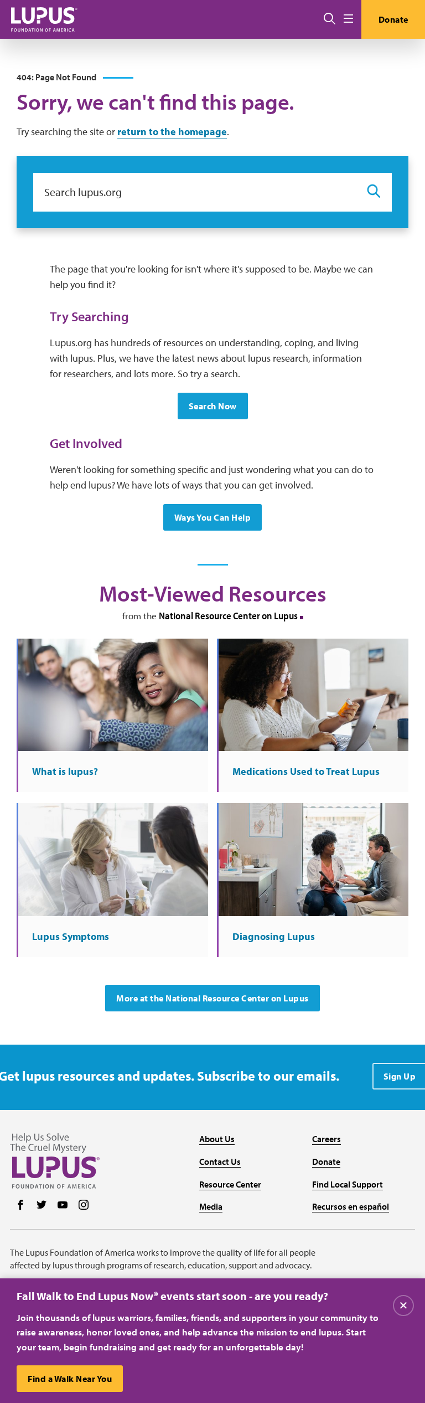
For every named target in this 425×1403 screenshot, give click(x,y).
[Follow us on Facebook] (20, 1206)
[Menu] (348, 19)
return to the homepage (172, 131)
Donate (393, 19)
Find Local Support (347, 1184)
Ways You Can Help (212, 517)
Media (210, 1206)
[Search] (329, 19)
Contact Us (220, 1161)
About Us (217, 1138)
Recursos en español (350, 1206)
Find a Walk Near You (70, 1378)
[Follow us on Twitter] (41, 1206)
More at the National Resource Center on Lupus (212, 998)
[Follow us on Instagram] (84, 1206)
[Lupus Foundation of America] (44, 19)
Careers (326, 1138)
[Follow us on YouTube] (63, 1206)
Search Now (213, 406)
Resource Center (230, 1184)
